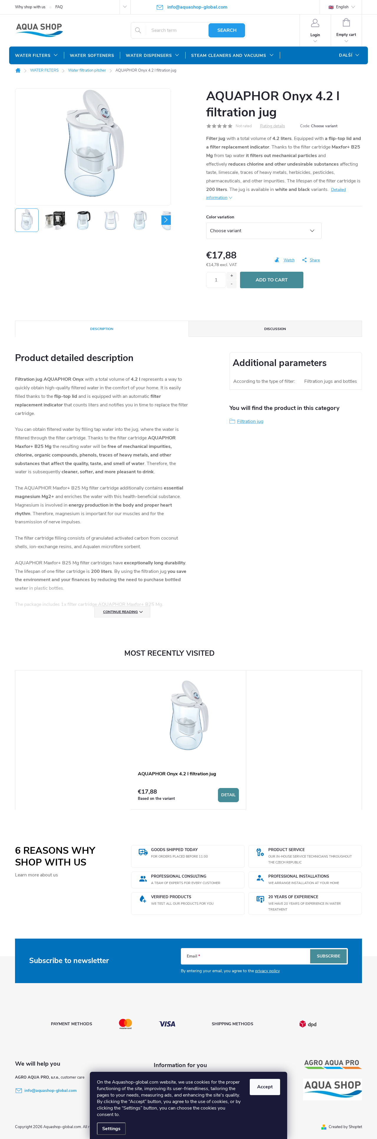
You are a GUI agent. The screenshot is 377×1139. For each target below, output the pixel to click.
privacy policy (267, 971)
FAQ (59, 7)
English (341, 7)
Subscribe (328, 956)
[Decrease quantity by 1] (232, 284)
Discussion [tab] (275, 329)
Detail (228, 795)
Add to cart (272, 280)
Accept (265, 1087)
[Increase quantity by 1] (232, 276)
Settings (111, 1128)
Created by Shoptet (345, 1127)
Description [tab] (101, 329)
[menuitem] (36, 56)
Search (227, 30)
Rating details (272, 126)
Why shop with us (30, 7)
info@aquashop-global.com (50, 1090)
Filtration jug (250, 421)
